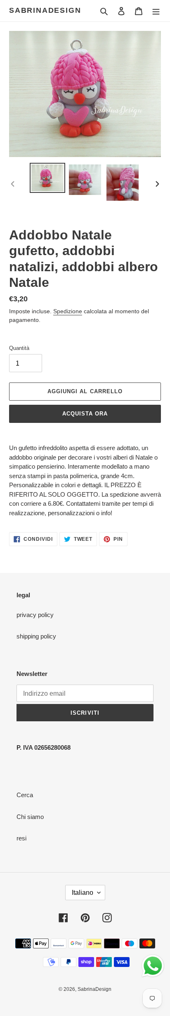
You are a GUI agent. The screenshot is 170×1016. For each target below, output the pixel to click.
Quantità (19, 348)
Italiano (82, 892)
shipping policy (36, 636)
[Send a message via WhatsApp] (153, 966)
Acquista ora (85, 414)
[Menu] (156, 11)
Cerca (25, 794)
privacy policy (35, 614)
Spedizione (67, 311)
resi (21, 838)
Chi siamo (30, 816)
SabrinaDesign (45, 10)
